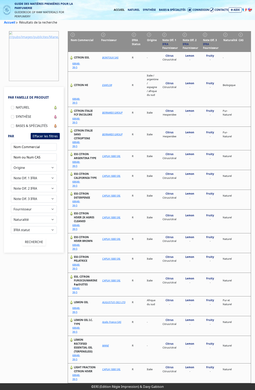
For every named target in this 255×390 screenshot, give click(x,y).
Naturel (134, 10)
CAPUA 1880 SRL (111, 156)
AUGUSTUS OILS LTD (114, 302)
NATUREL (22, 107)
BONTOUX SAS (110, 57)
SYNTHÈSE (149, 10)
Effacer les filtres (45, 136)
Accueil (119, 10)
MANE (105, 345)
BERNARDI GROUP (112, 112)
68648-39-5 (76, 65)
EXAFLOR (107, 85)
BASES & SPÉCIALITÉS (172, 10)
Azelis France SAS (111, 322)
